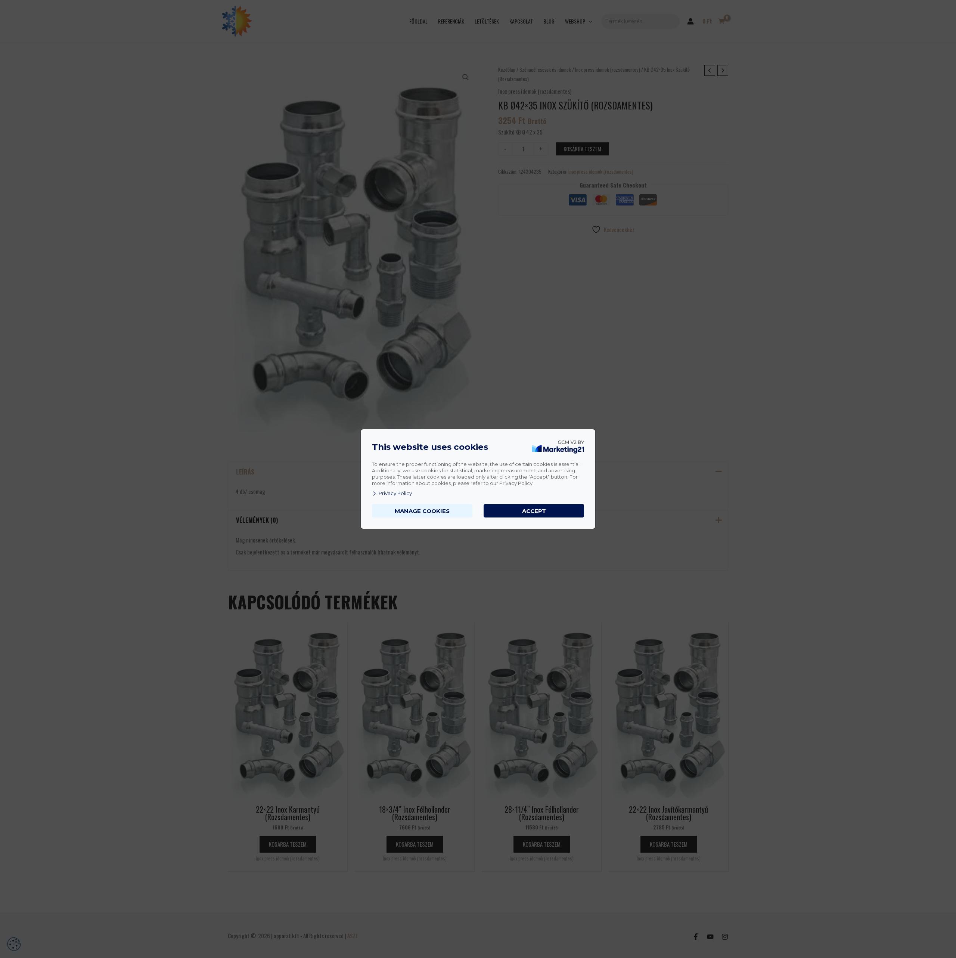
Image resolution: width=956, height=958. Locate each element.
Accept (534, 510)
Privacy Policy (395, 493)
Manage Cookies (422, 510)
